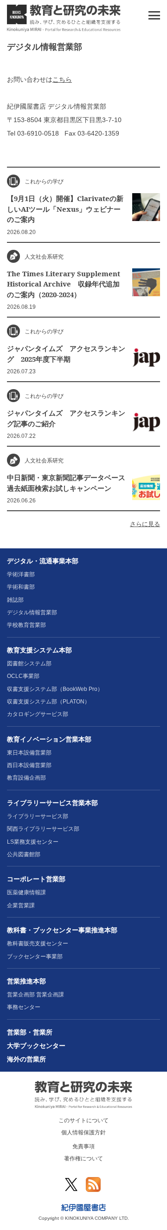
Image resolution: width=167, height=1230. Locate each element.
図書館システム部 (29, 663)
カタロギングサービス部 (37, 714)
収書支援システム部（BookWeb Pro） (55, 689)
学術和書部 (21, 587)
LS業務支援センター (32, 842)
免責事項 (83, 1146)
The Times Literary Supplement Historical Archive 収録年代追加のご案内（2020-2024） (63, 284)
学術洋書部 (21, 574)
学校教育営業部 (26, 625)
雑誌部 (15, 600)
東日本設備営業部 (29, 752)
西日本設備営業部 (29, 765)
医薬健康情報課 (26, 892)
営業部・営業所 (29, 1032)
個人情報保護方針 (83, 1132)
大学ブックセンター (36, 1045)
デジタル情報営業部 (32, 612)
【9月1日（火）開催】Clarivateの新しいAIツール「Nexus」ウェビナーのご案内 (65, 209)
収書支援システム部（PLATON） (48, 701)
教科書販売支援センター (37, 943)
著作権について (83, 1158)
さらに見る (145, 524)
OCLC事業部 (23, 676)
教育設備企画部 (26, 777)
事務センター (23, 1007)
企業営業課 (21, 905)
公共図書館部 (23, 854)
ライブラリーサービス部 (37, 816)
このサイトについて (83, 1120)
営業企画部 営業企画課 (35, 994)
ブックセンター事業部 (35, 956)
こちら (62, 79)
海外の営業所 (26, 1059)
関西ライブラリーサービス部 (43, 829)
